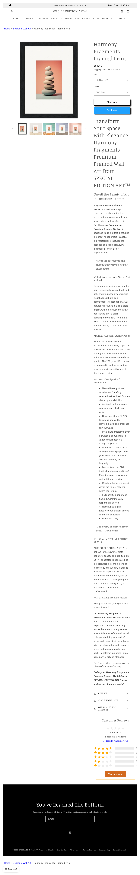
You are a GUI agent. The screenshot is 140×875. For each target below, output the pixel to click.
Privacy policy (75, 850)
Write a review (115, 774)
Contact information (120, 850)
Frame (96, 87)
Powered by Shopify (46, 850)
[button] (13, 11)
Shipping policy (104, 850)
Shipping (97, 70)
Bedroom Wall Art (22, 29)
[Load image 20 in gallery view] (75, 129)
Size (95, 75)
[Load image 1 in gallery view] (22, 129)
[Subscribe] (91, 819)
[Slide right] (85, 129)
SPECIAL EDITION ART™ (28, 850)
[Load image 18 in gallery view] (49, 129)
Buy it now (112, 110)
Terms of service (89, 850)
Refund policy (62, 850)
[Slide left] (13, 129)
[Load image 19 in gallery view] (62, 129)
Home (7, 29)
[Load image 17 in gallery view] (35, 129)
